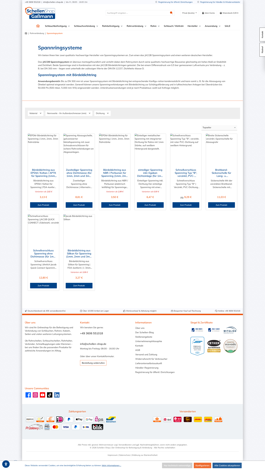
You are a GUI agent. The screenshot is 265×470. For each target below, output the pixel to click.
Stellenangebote (143, 336)
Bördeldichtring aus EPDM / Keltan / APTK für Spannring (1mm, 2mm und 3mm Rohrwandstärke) (43, 173)
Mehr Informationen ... (111, 465)
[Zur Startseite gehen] (40, 13)
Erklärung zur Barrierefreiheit (144, 455)
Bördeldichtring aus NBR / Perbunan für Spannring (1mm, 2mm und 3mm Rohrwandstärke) (114, 173)
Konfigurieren (202, 465)
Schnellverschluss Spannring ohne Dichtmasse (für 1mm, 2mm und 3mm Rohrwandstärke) (43, 253)
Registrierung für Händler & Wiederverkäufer (220, 2)
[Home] (38, 26)
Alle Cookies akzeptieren (227, 465)
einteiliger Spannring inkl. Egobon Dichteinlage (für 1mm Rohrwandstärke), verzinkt (150, 173)
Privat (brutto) (188, 13)
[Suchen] (171, 13)
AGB (137, 350)
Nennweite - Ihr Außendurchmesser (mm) (67, 113)
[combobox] (137, 13)
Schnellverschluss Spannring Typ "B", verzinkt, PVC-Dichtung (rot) (186, 173)
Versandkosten (125, 444)
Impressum (112, 455)
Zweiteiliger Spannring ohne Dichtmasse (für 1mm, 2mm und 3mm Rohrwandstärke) (79, 173)
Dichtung (100, 113)
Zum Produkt (43, 205)
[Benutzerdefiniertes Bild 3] (230, 330)
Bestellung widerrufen (93, 363)
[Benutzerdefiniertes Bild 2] (214, 330)
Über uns (140, 328)
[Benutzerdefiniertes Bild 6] (230, 346)
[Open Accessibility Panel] (6, 464)
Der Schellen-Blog (144, 332)
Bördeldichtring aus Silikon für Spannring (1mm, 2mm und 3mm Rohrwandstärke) (79, 253)
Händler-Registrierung (146, 367)
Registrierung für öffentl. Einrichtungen (175, 2)
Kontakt (139, 345)
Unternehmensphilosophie (148, 341)
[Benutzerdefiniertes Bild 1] (197, 330)
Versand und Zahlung (146, 354)
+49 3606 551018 (32, 2)
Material (34, 113)
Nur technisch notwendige (177, 465)
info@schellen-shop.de (53, 2)
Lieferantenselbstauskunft (148, 363)
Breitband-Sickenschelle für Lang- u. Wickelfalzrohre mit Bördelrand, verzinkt (221, 173)
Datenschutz (124, 455)
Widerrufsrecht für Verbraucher (151, 359)
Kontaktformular (105, 356)
